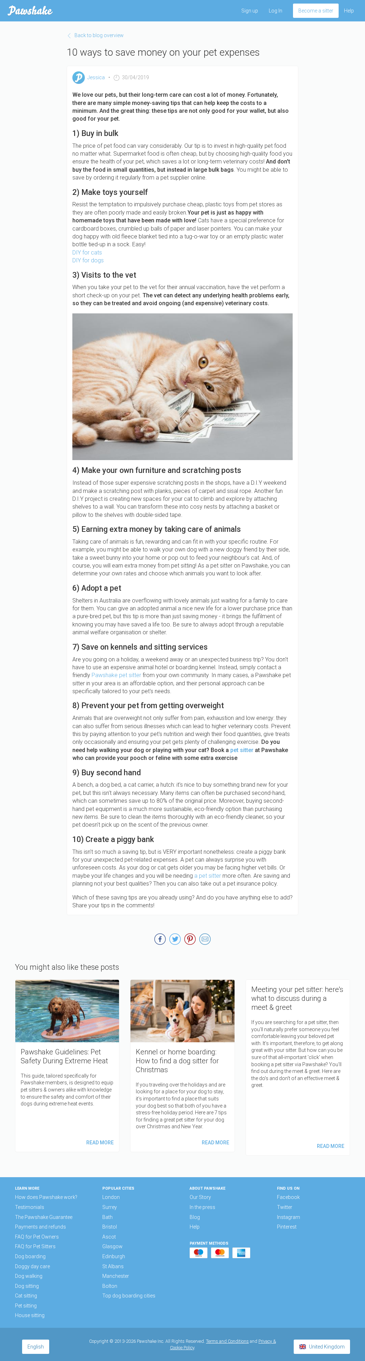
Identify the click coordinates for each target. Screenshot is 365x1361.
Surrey (109, 1207)
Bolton (109, 1286)
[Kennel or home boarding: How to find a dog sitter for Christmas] (182, 1066)
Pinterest (287, 1227)
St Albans (113, 1266)
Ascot (109, 1237)
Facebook (288, 1197)
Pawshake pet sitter (116, 675)
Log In (275, 11)
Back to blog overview (99, 35)
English (35, 1347)
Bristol (109, 1227)
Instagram (288, 1217)
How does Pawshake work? (46, 1197)
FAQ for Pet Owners (37, 1237)
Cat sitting (26, 1296)
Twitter (284, 1207)
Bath (107, 1217)
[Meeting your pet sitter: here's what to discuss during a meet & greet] (298, 1067)
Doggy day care (32, 1266)
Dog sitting (27, 1286)
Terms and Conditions (227, 1341)
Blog (195, 1217)
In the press (202, 1207)
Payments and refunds (40, 1227)
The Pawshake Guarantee (43, 1217)
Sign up (249, 11)
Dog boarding (30, 1256)
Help (349, 11)
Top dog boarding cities (128, 1296)
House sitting (30, 1315)
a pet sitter (207, 875)
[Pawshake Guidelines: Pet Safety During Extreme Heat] (67, 1066)
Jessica (96, 77)
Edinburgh (113, 1256)
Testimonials (29, 1207)
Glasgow (112, 1246)
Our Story (200, 1197)
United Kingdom (327, 1347)
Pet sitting (26, 1306)
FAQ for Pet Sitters (35, 1246)
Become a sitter (315, 11)
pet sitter (241, 750)
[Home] (30, 10)
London (111, 1197)
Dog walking (28, 1276)
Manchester (115, 1276)
